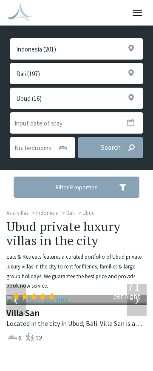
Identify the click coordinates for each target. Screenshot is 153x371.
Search (110, 147)
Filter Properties (77, 187)
